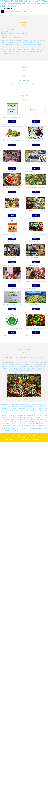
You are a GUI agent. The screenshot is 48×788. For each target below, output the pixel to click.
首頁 (2, 11)
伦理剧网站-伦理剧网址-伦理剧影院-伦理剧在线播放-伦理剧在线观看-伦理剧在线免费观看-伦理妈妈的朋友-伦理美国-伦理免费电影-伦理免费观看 (24, 3)
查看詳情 (12, 121)
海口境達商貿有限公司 (7, 8)
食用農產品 (21, 439)
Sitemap (42, 439)
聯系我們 (19, 11)
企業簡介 (7, 11)
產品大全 (13, 11)
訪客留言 (31, 11)
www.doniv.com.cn (25, 80)
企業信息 (25, 11)
